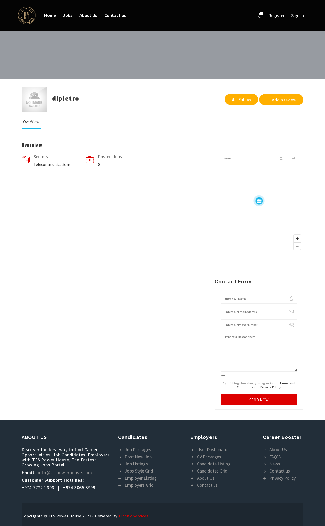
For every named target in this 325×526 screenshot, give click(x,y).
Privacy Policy (270, 387)
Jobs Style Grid (139, 471)
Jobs (67, 15)
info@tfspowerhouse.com (65, 472)
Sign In (297, 16)
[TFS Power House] (29, 15)
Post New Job (138, 457)
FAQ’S (275, 457)
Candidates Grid (212, 471)
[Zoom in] (297, 238)
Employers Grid (139, 485)
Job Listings (136, 464)
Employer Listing (141, 478)
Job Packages (138, 449)
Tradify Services (133, 515)
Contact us (115, 15)
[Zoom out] (297, 246)
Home (50, 15)
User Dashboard (212, 449)
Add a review (284, 100)
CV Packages (209, 457)
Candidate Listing (214, 464)
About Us (88, 15)
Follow (244, 99)
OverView (31, 122)
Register (276, 16)
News (274, 464)
